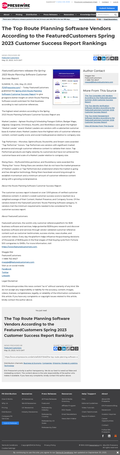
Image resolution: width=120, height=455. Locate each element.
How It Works (7, 399)
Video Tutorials (88, 408)
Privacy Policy (50, 445)
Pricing (85, 2)
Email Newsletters (110, 19)
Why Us (5, 403)
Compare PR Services (7, 417)
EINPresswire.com (11, 87)
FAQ (83, 399)
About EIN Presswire (106, 400)
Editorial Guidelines (90, 403)
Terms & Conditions (10, 445)
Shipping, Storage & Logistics (65, 363)
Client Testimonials (89, 412)
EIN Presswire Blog (109, 406)
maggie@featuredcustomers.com (18, 262)
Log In (115, 2)
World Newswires (29, 403)
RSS (99, 19)
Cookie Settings (8, 448)
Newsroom (106, 410)
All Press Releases (49, 399)
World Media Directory (87, 19)
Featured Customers (10, 58)
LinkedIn (6, 276)
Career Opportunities (107, 420)
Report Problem (88, 416)
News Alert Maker (69, 418)
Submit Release (107, 8)
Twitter (5, 272)
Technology (9, 366)
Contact (105, 2)
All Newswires (27, 399)
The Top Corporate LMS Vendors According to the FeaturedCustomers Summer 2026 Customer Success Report (100, 99)
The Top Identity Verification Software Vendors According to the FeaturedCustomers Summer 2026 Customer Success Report (100, 109)
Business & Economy (32, 363)
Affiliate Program (69, 406)
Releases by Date (49, 427)
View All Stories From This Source (99, 126)
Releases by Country (47, 415)
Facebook (6, 269)
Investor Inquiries (109, 414)
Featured (45, 403)
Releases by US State (48, 422)
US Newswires (28, 408)
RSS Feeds (66, 410)
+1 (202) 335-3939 (63, 2)
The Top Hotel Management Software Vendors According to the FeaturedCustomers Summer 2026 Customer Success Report (100, 119)
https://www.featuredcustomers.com (19, 247)
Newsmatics (94, 445)
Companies (47, 363)
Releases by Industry (47, 409)
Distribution (6, 412)
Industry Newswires (30, 412)
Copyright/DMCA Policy (31, 445)
